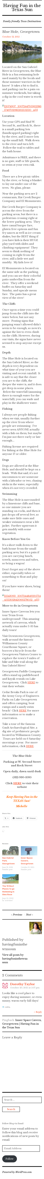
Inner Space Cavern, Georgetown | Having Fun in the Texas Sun (22, 1024)
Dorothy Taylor (22, 984)
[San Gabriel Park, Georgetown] (10, 850)
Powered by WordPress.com (17, 1172)
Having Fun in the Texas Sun (22, 7)
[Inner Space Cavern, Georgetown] (29, 850)
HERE (31, 682)
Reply (39, 1012)
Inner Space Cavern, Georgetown (27, 861)
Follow (10, 1158)
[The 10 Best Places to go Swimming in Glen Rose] (10, 878)
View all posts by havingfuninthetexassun (14, 958)
